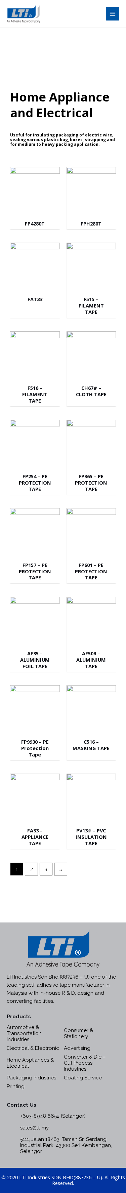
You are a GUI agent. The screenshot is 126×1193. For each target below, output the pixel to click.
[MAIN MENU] (112, 13)
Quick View (35, 210)
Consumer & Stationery (78, 1033)
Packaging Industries (31, 1078)
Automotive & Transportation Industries (24, 1033)
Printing (16, 1086)
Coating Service (83, 1078)
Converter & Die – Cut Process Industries (85, 1063)
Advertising (77, 1048)
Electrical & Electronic (33, 1048)
